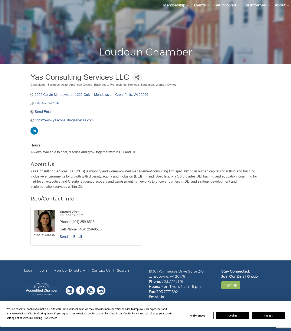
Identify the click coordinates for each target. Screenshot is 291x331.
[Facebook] (81, 293)
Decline (232, 315)
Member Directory (69, 270)
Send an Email (71, 237)
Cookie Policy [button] (130, 313)
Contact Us (101, 270)
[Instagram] (102, 293)
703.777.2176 (172, 282)
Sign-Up (231, 285)
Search (123, 270)
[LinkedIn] (70, 293)
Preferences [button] (50, 318)
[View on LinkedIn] (34, 133)
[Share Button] (137, 77)
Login (28, 270)
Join (43, 270)
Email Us (156, 297)
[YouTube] (91, 293)
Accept (268, 315)
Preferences (197, 315)
